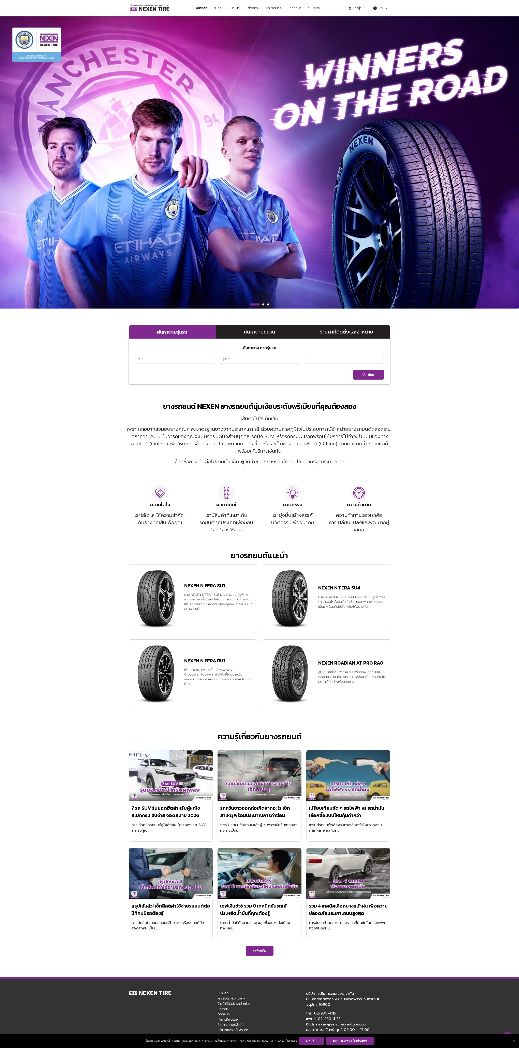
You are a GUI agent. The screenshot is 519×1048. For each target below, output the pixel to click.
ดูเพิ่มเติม (259, 950)
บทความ (223, 1008)
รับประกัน (314, 8)
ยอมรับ (311, 1041)
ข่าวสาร (253, 8)
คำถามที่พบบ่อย (228, 1019)
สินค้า (217, 8)
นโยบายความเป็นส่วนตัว (233, 1029)
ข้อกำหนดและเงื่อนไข (231, 1024)
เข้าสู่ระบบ (360, 8)
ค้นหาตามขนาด (259, 332)
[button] (254, 304)
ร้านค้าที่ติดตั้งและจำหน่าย (346, 332)
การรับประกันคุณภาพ (232, 998)
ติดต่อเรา (295, 8)
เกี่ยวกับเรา (273, 8)
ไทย (381, 8)
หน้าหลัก (201, 8)
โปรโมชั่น (235, 8)
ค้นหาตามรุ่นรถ (172, 332)
